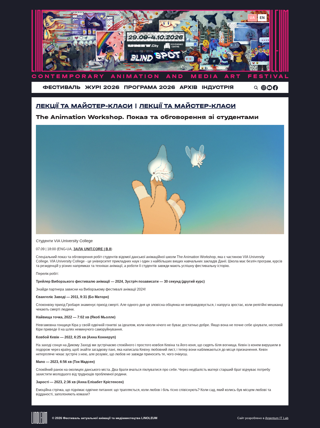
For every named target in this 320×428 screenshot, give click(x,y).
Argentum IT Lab (276, 418)
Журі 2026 (102, 87)
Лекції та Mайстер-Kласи (84, 105)
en (262, 18)
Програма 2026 (149, 87)
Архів (188, 87)
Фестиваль (62, 87)
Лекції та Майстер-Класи (187, 105)
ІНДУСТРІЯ (218, 87)
